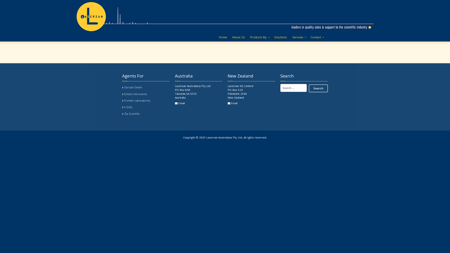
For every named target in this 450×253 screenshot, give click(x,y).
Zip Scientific (132, 113)
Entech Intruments (135, 94)
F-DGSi (128, 107)
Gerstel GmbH (133, 87)
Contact (316, 37)
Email (181, 103)
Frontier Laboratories (137, 100)
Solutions (280, 37)
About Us (238, 37)
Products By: (258, 37)
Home (223, 37)
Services (297, 37)
